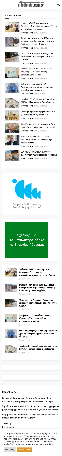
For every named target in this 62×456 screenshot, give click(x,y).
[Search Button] (58, 4)
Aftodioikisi (28, 33)
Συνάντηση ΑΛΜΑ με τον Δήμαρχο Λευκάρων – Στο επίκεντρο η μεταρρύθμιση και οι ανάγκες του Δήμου (39, 26)
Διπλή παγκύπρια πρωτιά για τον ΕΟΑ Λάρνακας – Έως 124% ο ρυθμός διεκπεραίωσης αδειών (36, 71)
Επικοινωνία (8, 427)
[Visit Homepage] (31, 4)
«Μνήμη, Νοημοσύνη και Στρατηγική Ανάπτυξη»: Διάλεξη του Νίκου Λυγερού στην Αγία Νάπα (37, 139)
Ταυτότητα (7, 423)
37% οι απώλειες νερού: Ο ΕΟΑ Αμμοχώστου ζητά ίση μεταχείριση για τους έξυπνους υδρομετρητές (37, 87)
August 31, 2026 (41, 33)
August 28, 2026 (41, 158)
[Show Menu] (3, 4)
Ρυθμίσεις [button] (9, 449)
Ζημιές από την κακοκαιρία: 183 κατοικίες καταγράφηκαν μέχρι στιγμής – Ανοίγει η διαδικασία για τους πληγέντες (38, 41)
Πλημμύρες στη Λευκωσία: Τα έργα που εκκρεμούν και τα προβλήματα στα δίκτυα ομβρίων (38, 56)
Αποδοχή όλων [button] (24, 450)
